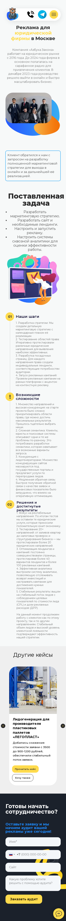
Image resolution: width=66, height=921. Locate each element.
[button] (22, 777)
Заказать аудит (24, 899)
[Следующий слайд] (63, 726)
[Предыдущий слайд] (3, 726)
